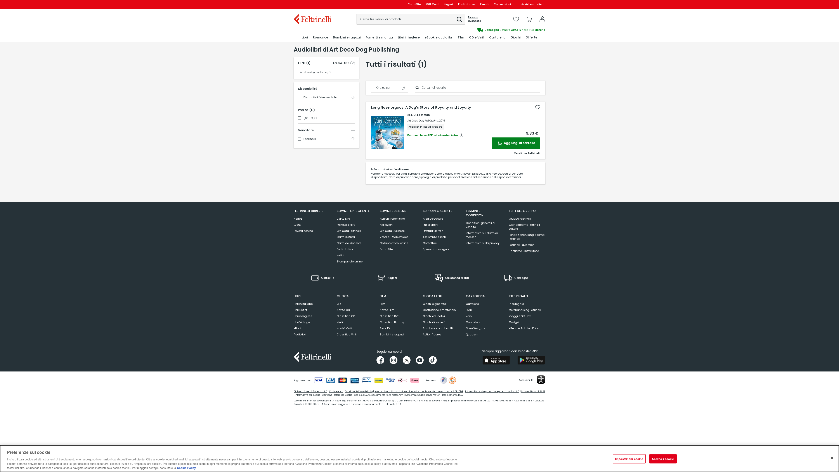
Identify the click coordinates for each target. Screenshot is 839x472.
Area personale (433, 218)
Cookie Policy (186, 467)
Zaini (469, 316)
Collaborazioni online (394, 243)
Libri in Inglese (303, 316)
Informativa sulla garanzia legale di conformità (492, 391)
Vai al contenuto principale (312, 4)
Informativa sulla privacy (482, 243)
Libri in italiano (303, 304)
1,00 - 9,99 (310, 118)
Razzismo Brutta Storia (524, 251)
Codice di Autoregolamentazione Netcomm (378, 395)
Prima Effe (386, 249)
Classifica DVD (389, 316)
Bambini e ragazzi (392, 334)
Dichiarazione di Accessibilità (310, 391)
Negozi (448, 4)
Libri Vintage (302, 322)
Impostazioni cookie (629, 459)
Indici (340, 255)
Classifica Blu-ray (392, 322)
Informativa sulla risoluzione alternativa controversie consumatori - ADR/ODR (418, 391)
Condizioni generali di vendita (480, 225)
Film (382, 304)
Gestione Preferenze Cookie (337, 395)
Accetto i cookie (663, 459)
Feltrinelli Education (521, 245)
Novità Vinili (344, 328)
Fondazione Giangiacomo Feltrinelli (526, 237)
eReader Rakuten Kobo (524, 328)
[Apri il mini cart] (529, 19)
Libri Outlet (300, 310)
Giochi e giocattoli (435, 304)
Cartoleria (472, 304)
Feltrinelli (309, 139)
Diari (469, 310)
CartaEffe (414, 4)
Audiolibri (300, 334)
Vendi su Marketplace (394, 237)
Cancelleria (473, 322)
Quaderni (472, 334)
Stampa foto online (349, 261)
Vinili (340, 322)
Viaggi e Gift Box (520, 316)
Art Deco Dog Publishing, (423, 120)
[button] (459, 19)
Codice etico (336, 391)
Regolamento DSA (452, 395)
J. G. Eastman (420, 115)
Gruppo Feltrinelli (520, 218)
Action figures (432, 334)
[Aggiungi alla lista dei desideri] (537, 107)
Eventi (484, 4)
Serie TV (385, 328)
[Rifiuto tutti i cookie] (832, 458)
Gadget (514, 322)
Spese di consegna (436, 249)
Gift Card (432, 4)
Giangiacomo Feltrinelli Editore (524, 227)
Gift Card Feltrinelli (349, 231)
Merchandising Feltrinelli (525, 310)
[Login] (542, 19)
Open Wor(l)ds (475, 328)
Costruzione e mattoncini (439, 310)
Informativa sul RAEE (533, 391)
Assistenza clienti (533, 4)
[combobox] (411, 19)
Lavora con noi (304, 231)
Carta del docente (349, 243)
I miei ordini (430, 225)
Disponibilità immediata (320, 97)
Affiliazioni (386, 225)
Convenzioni (502, 4)
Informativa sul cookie (307, 395)
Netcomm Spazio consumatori (422, 395)
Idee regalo (516, 304)
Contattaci (430, 243)
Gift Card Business (392, 231)
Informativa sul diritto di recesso (482, 235)
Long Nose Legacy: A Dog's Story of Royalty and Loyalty (421, 107)
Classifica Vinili (347, 334)
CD (339, 304)
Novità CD (343, 310)
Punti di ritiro (466, 4)
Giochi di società (434, 322)
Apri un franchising (392, 218)
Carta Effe (343, 218)
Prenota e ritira (346, 225)
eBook (298, 328)
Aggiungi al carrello (519, 143)
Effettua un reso (433, 231)
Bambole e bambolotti (438, 328)
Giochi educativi (434, 316)
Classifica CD (346, 316)
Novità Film (387, 310)
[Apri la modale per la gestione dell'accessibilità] (541, 379)
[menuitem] (304, 37)
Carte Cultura (346, 237)
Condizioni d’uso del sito (359, 391)
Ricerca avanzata (474, 19)
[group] (482, 30)
